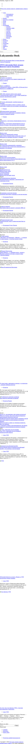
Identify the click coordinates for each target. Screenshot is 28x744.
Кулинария (6, 25)
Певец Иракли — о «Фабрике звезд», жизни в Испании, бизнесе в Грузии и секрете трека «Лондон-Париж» (12, 254)
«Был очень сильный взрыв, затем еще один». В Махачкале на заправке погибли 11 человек (13, 136)
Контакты (5, 731)
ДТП (7, 17)
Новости (5, 46)
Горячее (8, 26)
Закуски (8, 32)
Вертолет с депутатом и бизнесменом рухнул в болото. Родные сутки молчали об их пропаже (12, 124)
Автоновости (9, 14)
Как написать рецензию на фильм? (9, 398)
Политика (5, 43)
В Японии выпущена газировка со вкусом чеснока (13, 194)
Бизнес (5, 18)
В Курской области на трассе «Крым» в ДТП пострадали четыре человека (12, 577)
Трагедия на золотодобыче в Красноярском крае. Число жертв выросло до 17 (13, 159)
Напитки (8, 33)
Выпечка (8, 35)
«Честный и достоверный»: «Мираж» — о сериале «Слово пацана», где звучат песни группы (13, 238)
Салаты (8, 31)
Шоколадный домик (5, 171)
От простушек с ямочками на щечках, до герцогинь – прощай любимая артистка (13, 384)
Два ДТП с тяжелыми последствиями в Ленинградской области (10, 431)
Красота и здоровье (8, 19)
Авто (4, 12)
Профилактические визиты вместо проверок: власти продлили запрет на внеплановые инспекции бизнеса (14, 420)
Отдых (5, 42)
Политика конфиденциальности (11, 738)
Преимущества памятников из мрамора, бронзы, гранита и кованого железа (13, 113)
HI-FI (4, 22)
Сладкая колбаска (4, 172)
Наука (4, 39)
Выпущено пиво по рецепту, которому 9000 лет (12, 207)
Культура (5, 40)
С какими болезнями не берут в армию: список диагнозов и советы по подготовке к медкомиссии (13, 105)
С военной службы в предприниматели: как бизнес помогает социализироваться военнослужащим (13, 426)
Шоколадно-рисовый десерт (7, 175)
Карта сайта (6, 732)
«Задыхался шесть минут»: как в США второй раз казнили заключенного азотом (13, 96)
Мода (4, 24)
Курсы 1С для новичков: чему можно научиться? (13, 414)
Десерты (8, 29)
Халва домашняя (4, 174)
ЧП (4, 47)
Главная (5, 729)
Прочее (8, 37)
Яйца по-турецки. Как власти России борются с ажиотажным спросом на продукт (12, 416)
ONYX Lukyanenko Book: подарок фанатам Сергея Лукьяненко (11, 65)
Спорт (4, 44)
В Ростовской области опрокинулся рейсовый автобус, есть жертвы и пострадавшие (12, 448)
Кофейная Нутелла (5, 169)
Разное (5, 49)
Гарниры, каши (10, 28)
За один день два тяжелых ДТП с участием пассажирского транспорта (11, 708)
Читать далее (3, 133)
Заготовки (9, 36)
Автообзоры (9, 15)
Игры (4, 21)
